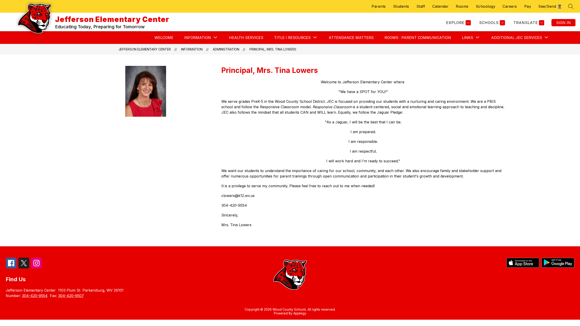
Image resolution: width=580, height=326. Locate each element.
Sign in (563, 22)
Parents (379, 6)
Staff (420, 6)
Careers (510, 6)
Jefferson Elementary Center (144, 49)
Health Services (246, 37)
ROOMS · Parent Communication (417, 37)
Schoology (485, 6)
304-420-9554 (35, 295)
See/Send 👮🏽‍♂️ (550, 6)
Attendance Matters (351, 37)
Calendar (440, 6)
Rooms (462, 6)
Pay (527, 6)
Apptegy (299, 313)
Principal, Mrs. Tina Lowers (272, 49)
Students (401, 6)
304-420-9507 (71, 295)
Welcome (164, 37)
